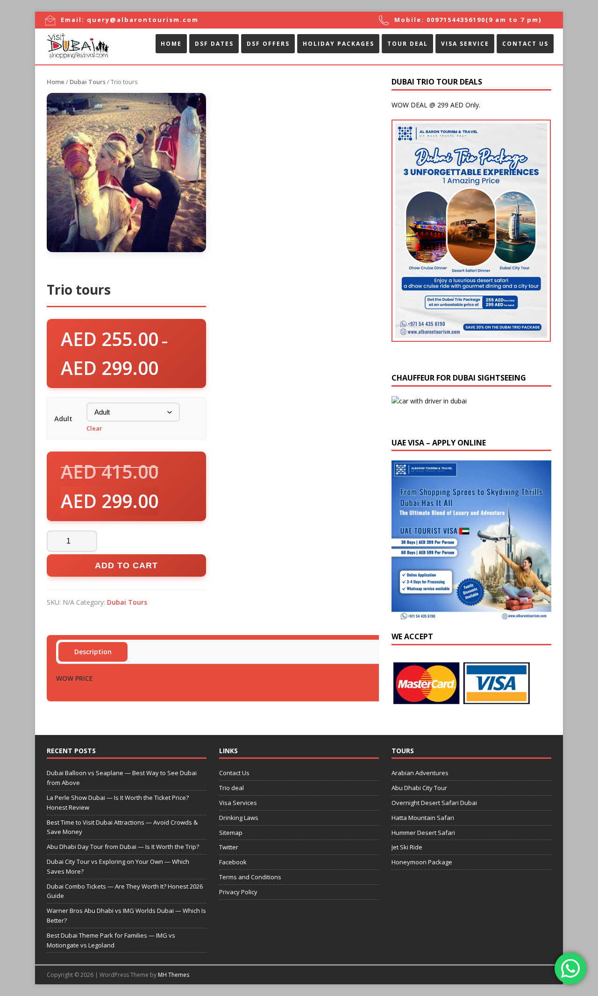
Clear (94, 428)
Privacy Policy (238, 892)
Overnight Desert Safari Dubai (434, 802)
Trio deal (231, 788)
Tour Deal (407, 44)
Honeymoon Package (422, 862)
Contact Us (525, 44)
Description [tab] (93, 651)
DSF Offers (268, 44)
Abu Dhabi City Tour (419, 788)
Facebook (233, 862)
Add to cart (126, 565)
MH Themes (173, 975)
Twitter (228, 847)
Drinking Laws (238, 817)
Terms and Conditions (250, 877)
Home (171, 44)
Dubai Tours (88, 82)
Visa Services (238, 802)
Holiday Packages (338, 44)
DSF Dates (214, 44)
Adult (63, 418)
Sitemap (230, 832)
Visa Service (465, 44)
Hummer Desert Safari (423, 832)
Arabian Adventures (420, 773)
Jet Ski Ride (407, 847)
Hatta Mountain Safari (423, 817)
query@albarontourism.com (143, 19)
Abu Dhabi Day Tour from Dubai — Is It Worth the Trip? (123, 846)
